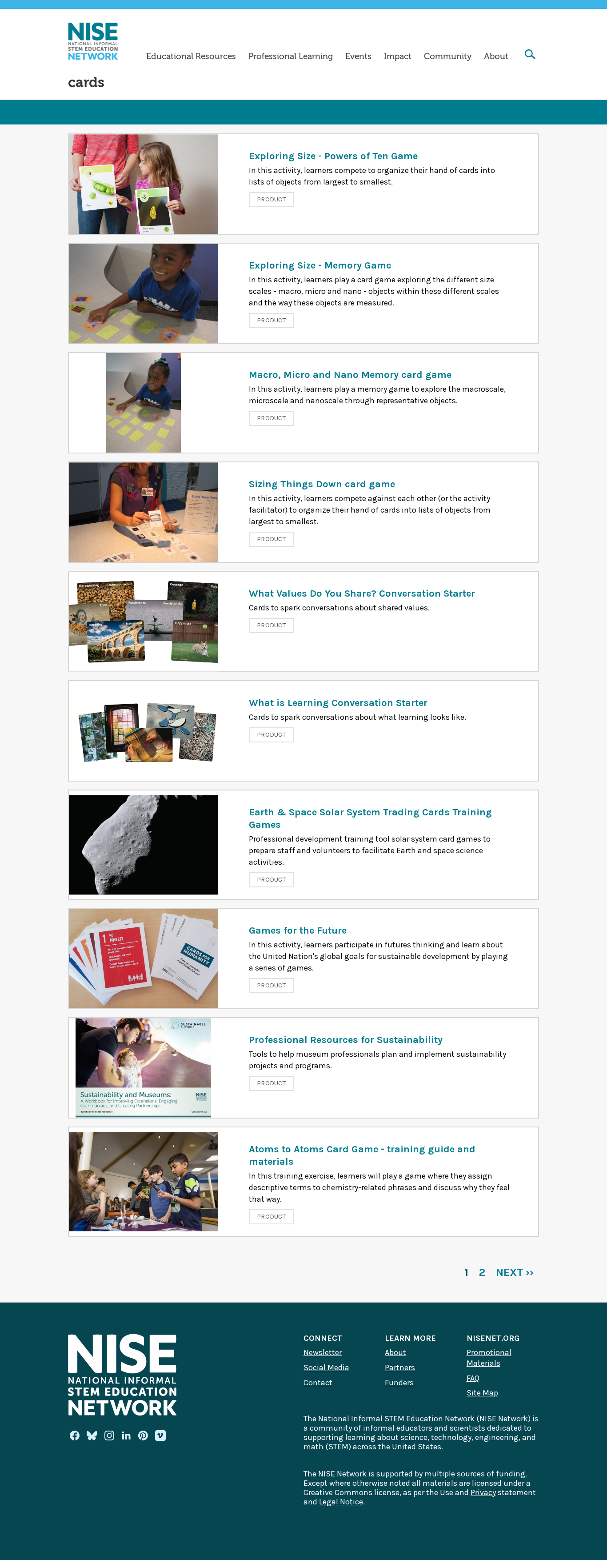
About (496, 56)
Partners (400, 1367)
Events (358, 56)
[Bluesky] (92, 1435)
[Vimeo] (160, 1436)
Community (447, 56)
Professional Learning (290, 56)
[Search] (530, 55)
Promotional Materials (489, 1357)
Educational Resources (191, 56)
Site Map (482, 1393)
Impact (397, 56)
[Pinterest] (143, 1435)
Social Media (326, 1367)
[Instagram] (109, 1435)
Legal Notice (341, 1502)
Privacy (483, 1492)
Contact (318, 1383)
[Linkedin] (126, 1435)
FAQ (473, 1378)
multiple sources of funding (474, 1474)
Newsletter (323, 1352)
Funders (399, 1383)
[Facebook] (74, 1435)
